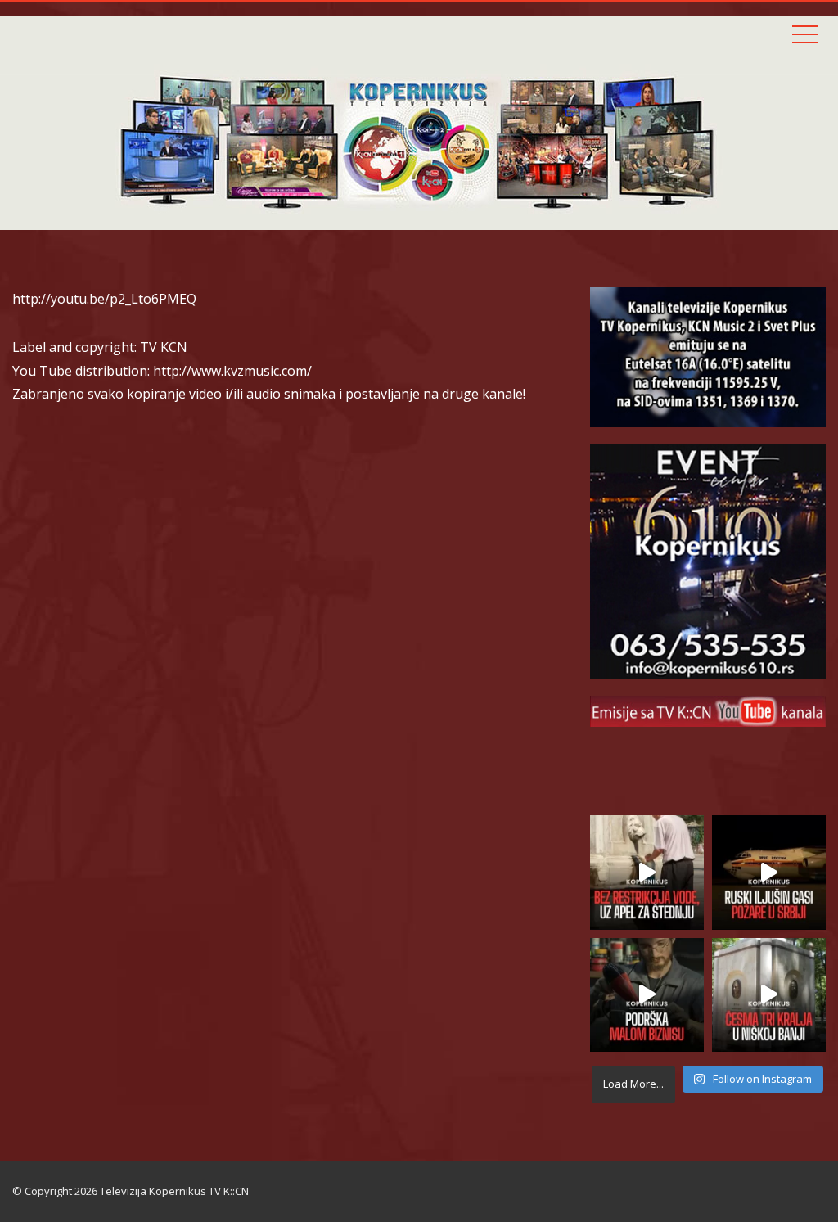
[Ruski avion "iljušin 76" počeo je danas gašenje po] (769, 872)
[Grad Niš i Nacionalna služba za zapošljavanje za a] (647, 995)
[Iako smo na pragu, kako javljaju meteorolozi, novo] (647, 872)
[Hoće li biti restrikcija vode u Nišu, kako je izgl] (769, 995)
